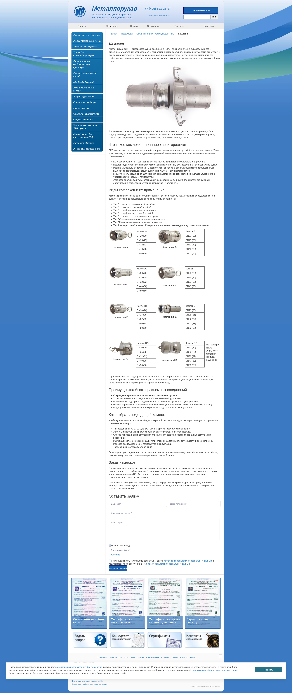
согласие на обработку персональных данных (187, 560)
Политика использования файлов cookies (87, 681)
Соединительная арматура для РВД (155, 33)
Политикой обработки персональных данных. (215, 670)
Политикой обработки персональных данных (166, 563)
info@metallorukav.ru (159, 15)
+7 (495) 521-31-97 (157, 8)
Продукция (127, 33)
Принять (268, 669)
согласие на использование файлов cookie (79, 667)
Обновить (115, 554)
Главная (113, 33)
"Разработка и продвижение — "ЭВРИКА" (205, 686)
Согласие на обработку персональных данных (89, 684)
